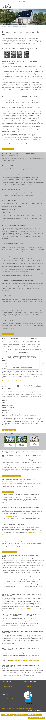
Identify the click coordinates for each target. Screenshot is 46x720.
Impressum (31, 367)
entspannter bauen (11, 516)
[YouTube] (29, 703)
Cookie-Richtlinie (16, 367)
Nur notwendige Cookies (21, 365)
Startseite (4, 26)
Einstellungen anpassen (32, 365)
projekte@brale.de (28, 687)
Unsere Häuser (16, 26)
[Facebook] (24, 703)
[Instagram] (26, 703)
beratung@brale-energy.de (9, 698)
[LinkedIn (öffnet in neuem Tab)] (23, 1)
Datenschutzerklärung (24, 367)
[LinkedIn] (28, 703)
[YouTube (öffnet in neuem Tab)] (25, 1)
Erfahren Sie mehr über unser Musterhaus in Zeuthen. (24, 660)
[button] (37, 352)
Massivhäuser (9, 26)
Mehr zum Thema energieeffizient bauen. (13, 380)
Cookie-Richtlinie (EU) (29, 708)
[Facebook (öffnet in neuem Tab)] (20, 1)
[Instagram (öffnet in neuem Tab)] (21, 1)
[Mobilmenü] (42, 5)
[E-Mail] (31, 703)
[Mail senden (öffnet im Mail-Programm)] (26, 1)
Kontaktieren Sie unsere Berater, (22, 608)
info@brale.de (6, 687)
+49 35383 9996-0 (8, 696)
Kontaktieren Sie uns (17, 675)
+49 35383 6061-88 (8, 686)
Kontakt (4, 708)
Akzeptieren (12, 365)
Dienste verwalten (12, 361)
